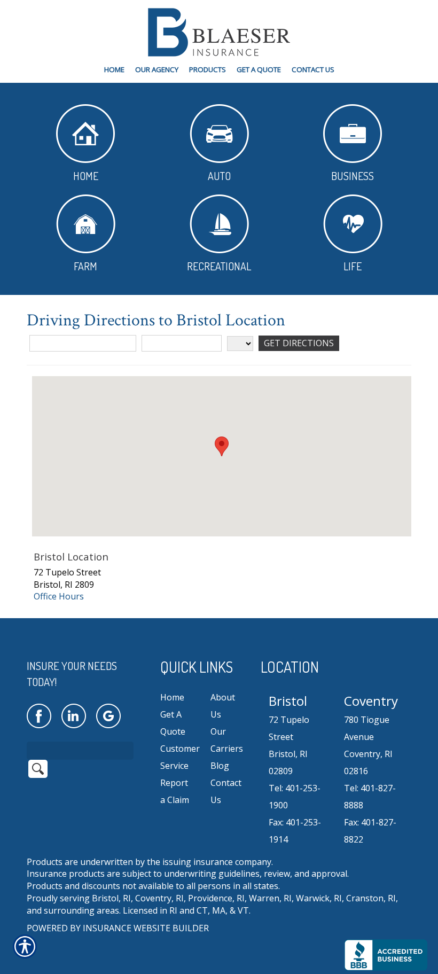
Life (352, 266)
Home (85, 176)
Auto (219, 176)
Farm (85, 266)
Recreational (219, 266)
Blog (219, 766)
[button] (221, 446)
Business (352, 176)
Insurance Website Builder (146, 928)
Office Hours (59, 596)
